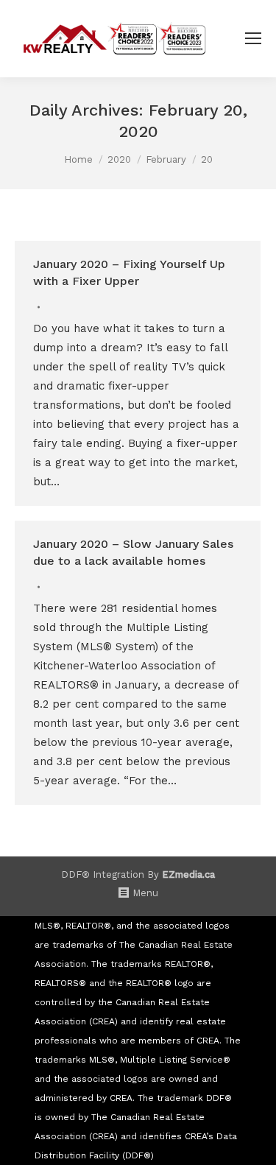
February (166, 159)
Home (78, 159)
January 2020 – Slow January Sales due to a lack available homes (133, 552)
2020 (119, 159)
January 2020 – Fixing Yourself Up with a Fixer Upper (129, 272)
